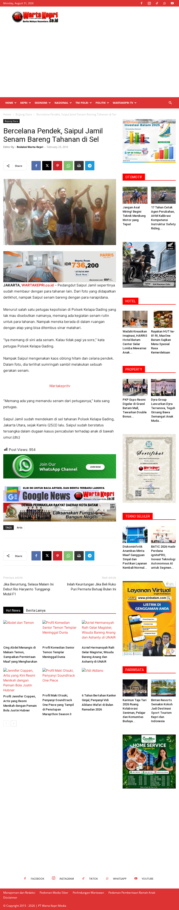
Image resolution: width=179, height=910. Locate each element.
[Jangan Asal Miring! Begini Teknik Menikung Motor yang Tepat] (135, 195)
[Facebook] (141, 3)
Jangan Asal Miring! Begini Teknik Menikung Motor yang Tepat (134, 216)
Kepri (24, 102)
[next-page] (14, 723)
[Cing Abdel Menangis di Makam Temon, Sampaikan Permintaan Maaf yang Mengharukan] (20, 632)
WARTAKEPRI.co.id (37, 285)
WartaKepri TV (123, 102)
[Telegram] (89, 165)
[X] (47, 165)
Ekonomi (41, 102)
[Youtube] (172, 3)
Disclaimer (10, 897)
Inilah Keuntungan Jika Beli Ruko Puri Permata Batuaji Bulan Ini (91, 586)
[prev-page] (6, 723)
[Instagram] (149, 3)
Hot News (13, 610)
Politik (101, 102)
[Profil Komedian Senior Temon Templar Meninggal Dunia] (59, 632)
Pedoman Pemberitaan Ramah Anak (131, 893)
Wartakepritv (59, 386)
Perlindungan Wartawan (88, 893)
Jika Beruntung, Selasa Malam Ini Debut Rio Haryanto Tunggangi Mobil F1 (28, 589)
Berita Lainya (35, 610)
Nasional (61, 102)
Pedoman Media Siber (54, 893)
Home (9, 102)
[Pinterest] (57, 165)
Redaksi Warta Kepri (30, 147)
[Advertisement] (121, 17)
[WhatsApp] (164, 3)
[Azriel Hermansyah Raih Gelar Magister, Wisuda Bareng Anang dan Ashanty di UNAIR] (99, 632)
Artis (19, 527)
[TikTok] (156, 3)
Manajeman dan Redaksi (19, 893)
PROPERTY (133, 369)
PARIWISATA (134, 670)
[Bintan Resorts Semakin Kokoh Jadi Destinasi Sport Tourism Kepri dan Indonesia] (163, 687)
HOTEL (130, 301)
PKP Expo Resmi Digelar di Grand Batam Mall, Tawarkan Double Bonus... (135, 408)
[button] (170, 103)
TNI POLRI (82, 102)
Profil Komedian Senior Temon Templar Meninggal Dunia (58, 652)
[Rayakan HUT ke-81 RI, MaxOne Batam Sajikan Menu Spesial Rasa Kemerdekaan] (163, 319)
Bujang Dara (24, 114)
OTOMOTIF (133, 177)
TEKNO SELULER (137, 516)
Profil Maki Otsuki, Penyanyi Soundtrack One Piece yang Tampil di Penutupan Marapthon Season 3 (58, 705)
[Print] (79, 165)
